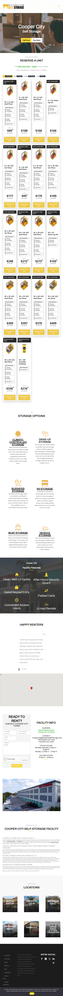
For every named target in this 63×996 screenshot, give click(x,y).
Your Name (7, 731)
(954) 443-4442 (24, 66)
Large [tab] (41, 76)
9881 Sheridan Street (46, 730)
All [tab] (7, 76)
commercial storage (54, 842)
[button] (31, 688)
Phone (6, 737)
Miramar (8, 841)
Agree (31, 993)
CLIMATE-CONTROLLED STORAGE (18, 442)
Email (34, 66)
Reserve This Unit (10, 139)
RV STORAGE (45, 489)
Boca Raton (13, 841)
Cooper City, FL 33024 (46, 732)
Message (6, 742)
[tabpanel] (31, 241)
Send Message (17, 765)
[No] (61, 991)
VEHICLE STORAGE (45, 534)
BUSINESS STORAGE (18, 489)
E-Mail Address (23, 731)
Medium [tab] (29, 76)
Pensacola (20, 841)
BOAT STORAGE (18, 533)
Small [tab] (18, 76)
